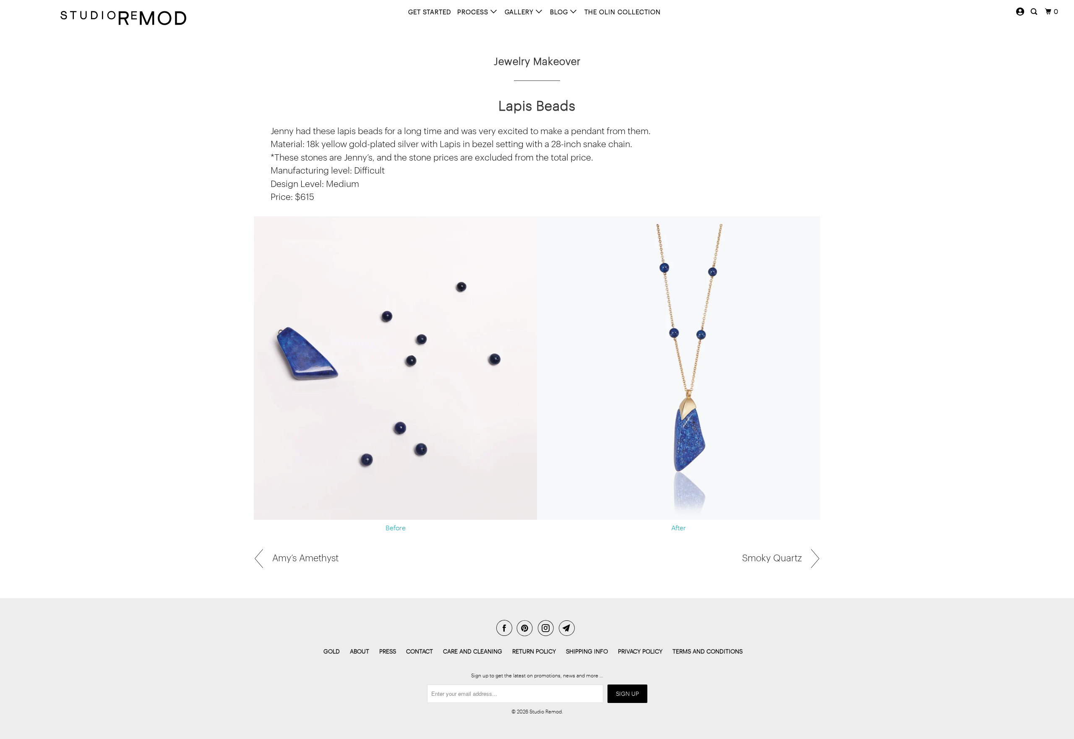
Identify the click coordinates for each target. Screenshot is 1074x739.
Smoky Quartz (773, 557)
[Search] (1034, 11)
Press (387, 651)
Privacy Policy (640, 651)
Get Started (429, 12)
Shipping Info (587, 651)
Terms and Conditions (708, 651)
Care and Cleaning (472, 651)
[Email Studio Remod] (568, 628)
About (359, 651)
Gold (331, 651)
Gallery (520, 12)
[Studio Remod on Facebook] (506, 628)
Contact (419, 651)
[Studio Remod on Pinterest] (526, 628)
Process (473, 12)
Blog (560, 12)
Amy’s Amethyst (304, 557)
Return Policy (534, 651)
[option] (537, 376)
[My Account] (1020, 11)
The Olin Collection (622, 12)
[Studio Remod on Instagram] (547, 628)
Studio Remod (545, 711)
